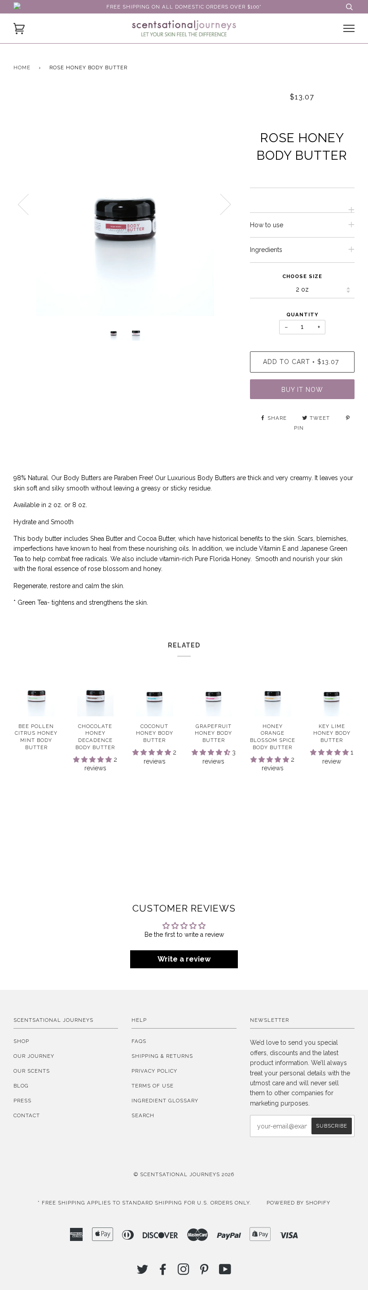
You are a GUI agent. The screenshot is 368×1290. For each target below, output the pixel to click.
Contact (26, 1115)
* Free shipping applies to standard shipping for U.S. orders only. (144, 1203)
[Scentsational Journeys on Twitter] (143, 1272)
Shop (21, 1041)
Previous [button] (28, 204)
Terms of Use (152, 1086)
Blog (21, 1086)
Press (22, 1100)
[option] (125, 204)
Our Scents (31, 1071)
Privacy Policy (154, 1071)
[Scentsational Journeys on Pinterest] (204, 1272)
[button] (93, 759)
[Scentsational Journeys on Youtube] (225, 1272)
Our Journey (33, 1056)
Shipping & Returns (162, 1056)
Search (142, 1115)
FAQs (138, 1041)
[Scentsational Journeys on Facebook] (163, 1272)
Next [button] (220, 204)
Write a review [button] (184, 959)
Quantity (302, 314)
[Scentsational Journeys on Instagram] (184, 1272)
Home (22, 67)
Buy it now (302, 389)
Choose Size (302, 276)
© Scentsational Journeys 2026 (184, 1174)
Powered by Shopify (298, 1203)
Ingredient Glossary (164, 1100)
